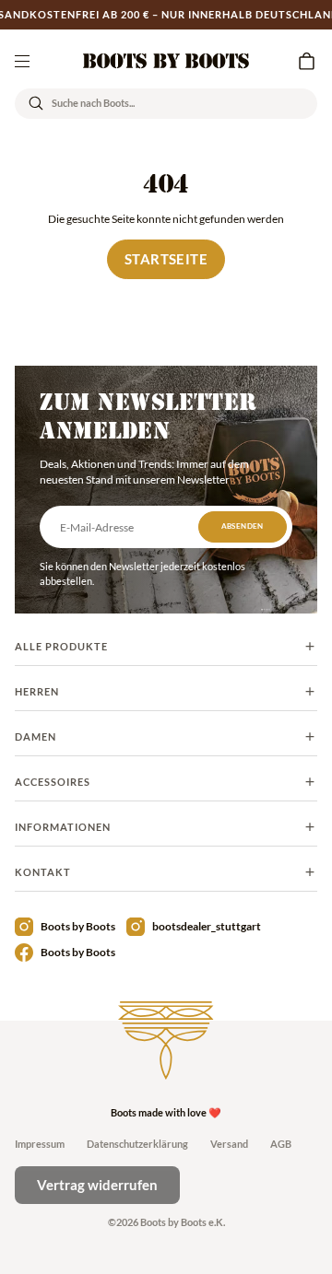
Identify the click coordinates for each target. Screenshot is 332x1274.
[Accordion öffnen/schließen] (166, 646)
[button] (306, 61)
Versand (229, 1144)
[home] (166, 61)
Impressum (40, 1144)
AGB (280, 1144)
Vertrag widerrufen (97, 1184)
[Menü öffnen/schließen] (22, 60)
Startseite (166, 259)
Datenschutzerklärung (137, 1144)
